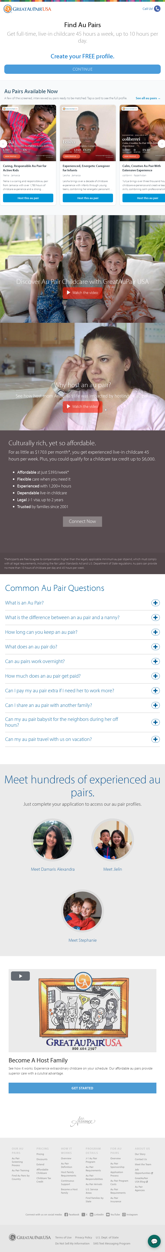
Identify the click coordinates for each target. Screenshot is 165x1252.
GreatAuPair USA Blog (141, 1179)
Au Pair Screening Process (17, 1162)
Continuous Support (67, 1182)
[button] (82, 603)
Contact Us (141, 1159)
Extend (40, 1164)
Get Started (82, 1088)
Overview (66, 1158)
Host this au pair (28, 198)
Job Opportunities (143, 1171)
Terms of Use (63, 1237)
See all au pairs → (148, 98)
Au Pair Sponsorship (117, 1165)
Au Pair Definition (66, 1165)
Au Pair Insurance (115, 1199)
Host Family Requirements (68, 1173)
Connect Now (82, 521)
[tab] (82, 604)
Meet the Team (143, 1164)
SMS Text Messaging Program (111, 1243)
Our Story (140, 1154)
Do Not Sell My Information (72, 1243)
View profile (28, 155)
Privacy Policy (83, 1237)
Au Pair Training (20, 1170)
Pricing (40, 1154)
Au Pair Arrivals (94, 1184)
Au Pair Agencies (140, 1188)
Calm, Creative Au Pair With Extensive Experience (141, 168)
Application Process (116, 1173)
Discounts (42, 1159)
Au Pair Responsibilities (94, 1177)
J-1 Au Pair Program (91, 1160)
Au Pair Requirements (93, 1168)
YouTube (115, 1214)
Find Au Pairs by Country (21, 1177)
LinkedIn (99, 1214)
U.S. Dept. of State (107, 1237)
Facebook (74, 1214)
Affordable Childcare (42, 1171)
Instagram (132, 1214)
